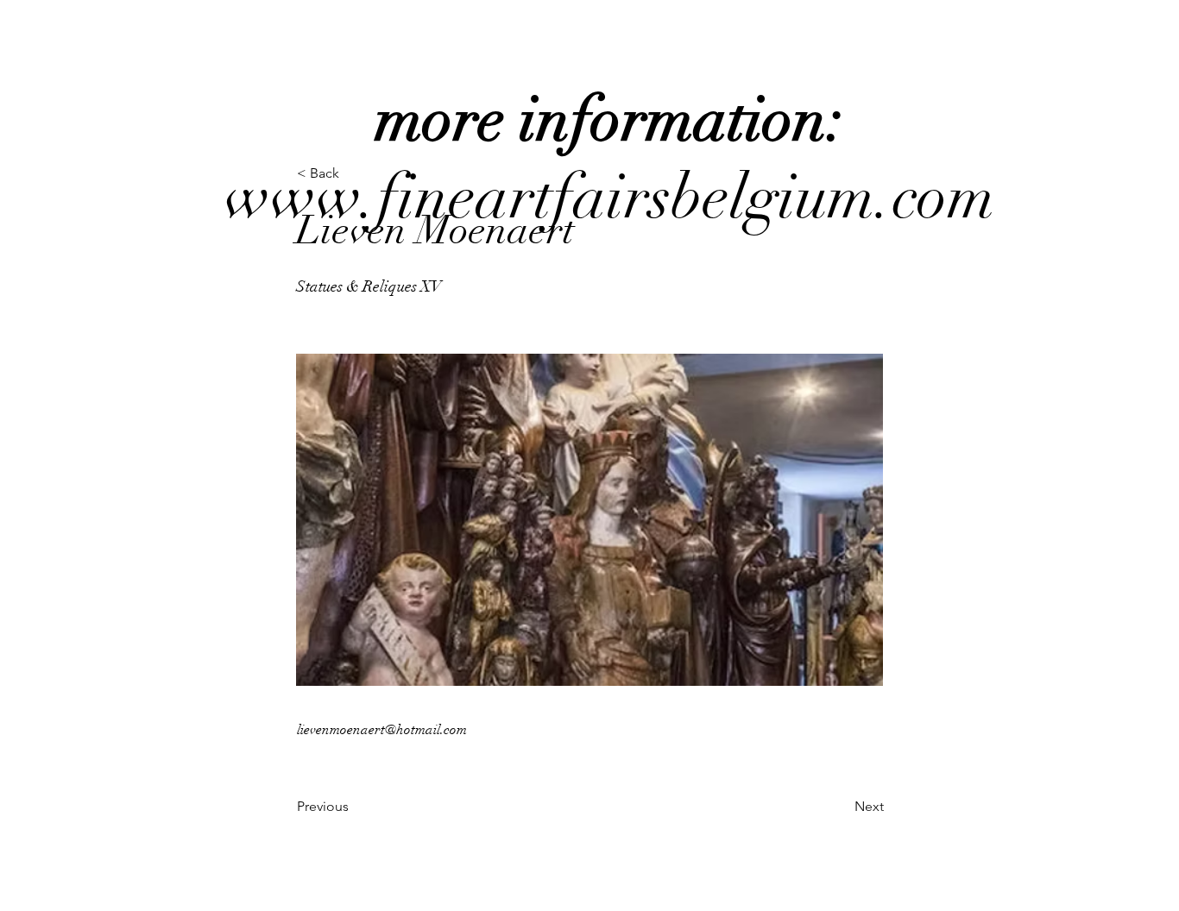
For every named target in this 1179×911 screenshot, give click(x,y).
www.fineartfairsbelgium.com (609, 158)
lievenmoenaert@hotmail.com (382, 729)
